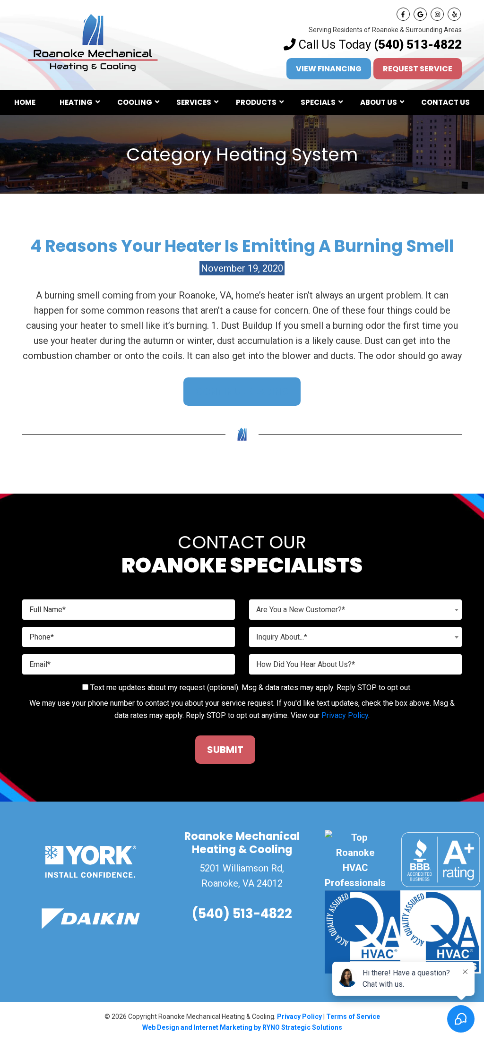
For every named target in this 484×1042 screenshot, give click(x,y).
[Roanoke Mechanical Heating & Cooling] (93, 41)
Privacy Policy (344, 715)
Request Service (417, 68)
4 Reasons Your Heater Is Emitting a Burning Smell (242, 245)
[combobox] (355, 609)
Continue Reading (242, 391)
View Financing (329, 68)
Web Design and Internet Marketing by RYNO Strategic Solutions (242, 1027)
